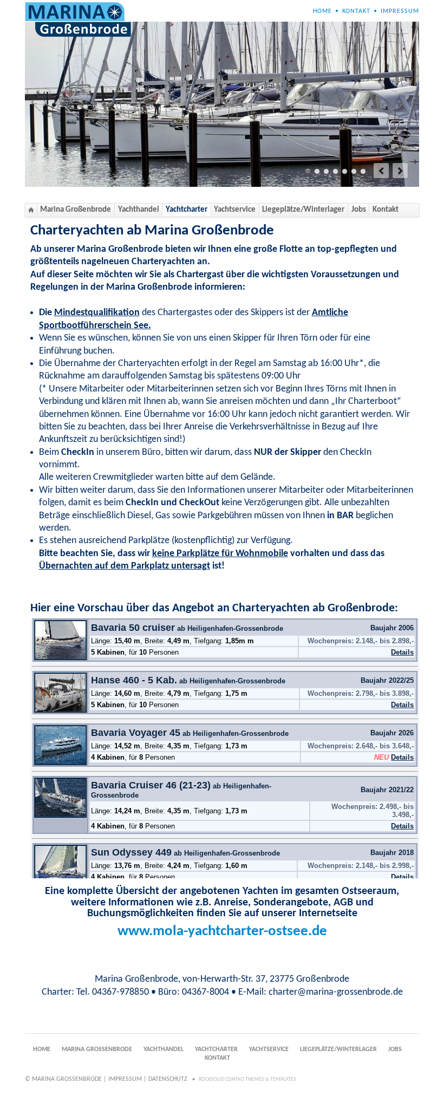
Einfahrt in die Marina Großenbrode (344, 171)
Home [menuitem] (322, 11)
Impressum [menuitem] (400, 11)
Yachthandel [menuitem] (138, 210)
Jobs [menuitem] (358, 210)
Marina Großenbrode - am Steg (335, 171)
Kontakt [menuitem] (356, 11)
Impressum (125, 1079)
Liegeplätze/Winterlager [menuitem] (303, 210)
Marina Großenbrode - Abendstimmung (363, 171)
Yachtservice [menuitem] (235, 210)
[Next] (400, 170)
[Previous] (381, 170)
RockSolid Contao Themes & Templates (247, 1079)
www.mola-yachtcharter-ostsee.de (222, 931)
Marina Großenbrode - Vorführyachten (326, 171)
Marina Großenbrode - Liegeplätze (307, 171)
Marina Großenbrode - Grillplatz (353, 171)
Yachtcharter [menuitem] (186, 210)
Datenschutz (167, 1079)
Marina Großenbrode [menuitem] (75, 210)
